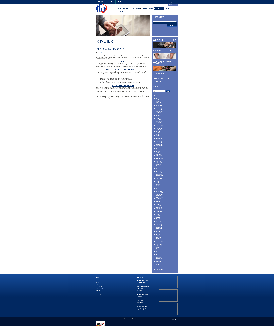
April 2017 (158, 253)
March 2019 (158, 221)
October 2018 (159, 227)
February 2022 (159, 172)
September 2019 (159, 213)
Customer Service (148, 8)
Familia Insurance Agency (113, 103)
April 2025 (158, 118)
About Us (125, 8)
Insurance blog (99, 288)
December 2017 (159, 241)
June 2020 (158, 201)
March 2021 (158, 188)
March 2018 (158, 237)
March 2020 (158, 205)
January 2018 (159, 240)
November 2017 (159, 243)
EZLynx (122, 318)
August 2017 (158, 247)
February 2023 (159, 155)
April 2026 (158, 101)
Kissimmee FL (121, 103)
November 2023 (159, 142)
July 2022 (158, 165)
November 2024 (159, 125)
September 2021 (159, 180)
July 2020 (158, 200)
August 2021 (158, 181)
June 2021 (158, 184)
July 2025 (158, 114)
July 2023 (158, 148)
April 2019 (158, 220)
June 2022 (158, 167)
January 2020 (159, 207)
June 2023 (158, 150)
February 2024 (159, 138)
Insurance (103, 103)
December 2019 (159, 208)
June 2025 (158, 115)
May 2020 (158, 203)
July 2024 (158, 131)
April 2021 (158, 187)
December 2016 (159, 258)
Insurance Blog (158, 8)
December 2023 (159, 141)
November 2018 (159, 225)
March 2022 (158, 171)
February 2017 (159, 255)
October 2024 (159, 127)
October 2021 (159, 178)
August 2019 (158, 214)
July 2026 (158, 98)
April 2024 (158, 135)
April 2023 (158, 152)
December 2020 (159, 192)
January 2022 (159, 174)
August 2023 (158, 147)
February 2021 (159, 190)
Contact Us (121, 11)
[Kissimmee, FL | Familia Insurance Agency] (101, 8)
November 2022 (159, 160)
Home (119, 8)
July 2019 (158, 215)
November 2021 (159, 177)
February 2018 (159, 238)
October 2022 (159, 161)
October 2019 (159, 211)
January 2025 (159, 122)
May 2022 (158, 168)
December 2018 (159, 224)
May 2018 (158, 234)
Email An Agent (110, 1)
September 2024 (159, 128)
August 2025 (158, 112)
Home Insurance (159, 269)
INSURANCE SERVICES (134, 8)
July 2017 (158, 248)
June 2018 (158, 233)
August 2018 (158, 230)
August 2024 (158, 130)
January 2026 (159, 105)
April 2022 (158, 170)
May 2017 (158, 251)
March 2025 (158, 119)
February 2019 (159, 223)
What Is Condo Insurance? (110, 48)
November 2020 (159, 194)
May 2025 (158, 117)
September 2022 (159, 162)
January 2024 (159, 140)
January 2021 (159, 191)
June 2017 (158, 250)
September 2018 (159, 228)
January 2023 (159, 157)
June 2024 (158, 132)
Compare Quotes (172, 4)
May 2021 (158, 185)
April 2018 (158, 235)
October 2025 (159, 109)
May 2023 (158, 151)
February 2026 (159, 104)
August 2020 (158, 198)
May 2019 (158, 218)
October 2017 (159, 244)
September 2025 (159, 111)
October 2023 (159, 144)
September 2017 (159, 245)
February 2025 (159, 121)
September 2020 (159, 197)
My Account (174, 2)
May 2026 (158, 99)
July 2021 (158, 182)
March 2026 (158, 102)
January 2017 (159, 257)
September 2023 (159, 145)
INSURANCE (98, 284)
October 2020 (159, 195)
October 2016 (159, 261)
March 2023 (158, 154)
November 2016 (159, 260)
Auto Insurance (159, 268)
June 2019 (158, 217)
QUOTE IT (172, 25)
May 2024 (158, 134)
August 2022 (158, 164)
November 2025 (159, 108)
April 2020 (158, 204)
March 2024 (158, 137)
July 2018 (158, 231)
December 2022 (159, 158)
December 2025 (159, 107)
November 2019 (159, 210)
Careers (167, 8)
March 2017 (158, 254)
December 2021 (159, 175)
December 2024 (159, 124)
